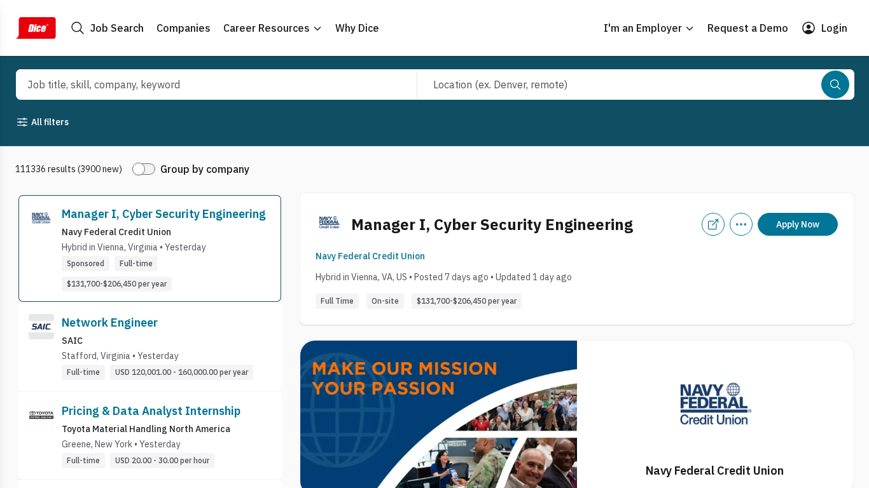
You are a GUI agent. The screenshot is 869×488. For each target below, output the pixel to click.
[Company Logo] (41, 248)
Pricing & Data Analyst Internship (151, 410)
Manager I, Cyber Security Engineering (164, 214)
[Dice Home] (35, 28)
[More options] (741, 224)
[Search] (835, 84)
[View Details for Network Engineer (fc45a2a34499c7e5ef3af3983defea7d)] (149, 347)
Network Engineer (110, 322)
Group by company (204, 169)
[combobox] (202, 84)
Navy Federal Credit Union (370, 256)
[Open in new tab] (713, 224)
